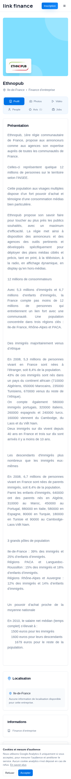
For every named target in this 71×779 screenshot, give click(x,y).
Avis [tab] (37, 109)
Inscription (50, 5)
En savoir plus (18, 764)
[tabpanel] (35, 391)
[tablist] (35, 105)
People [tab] (16, 109)
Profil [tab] (16, 101)
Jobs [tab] (59, 109)
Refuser (9, 772)
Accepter (25, 772)
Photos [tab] (38, 101)
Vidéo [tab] (59, 101)
